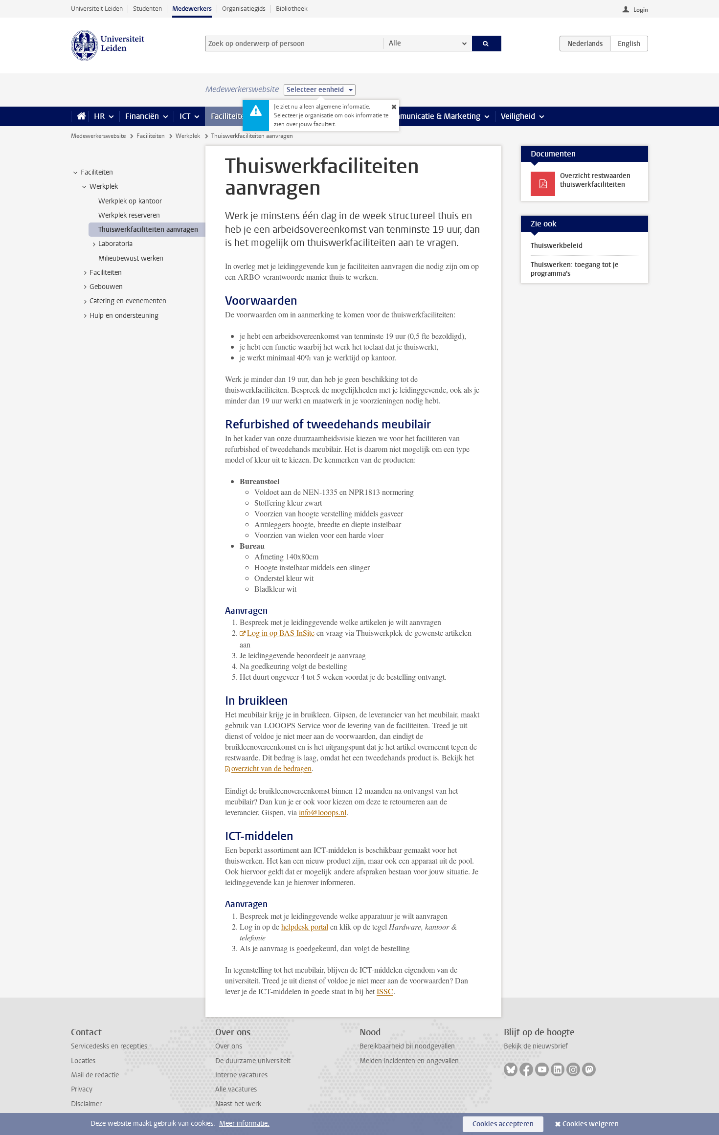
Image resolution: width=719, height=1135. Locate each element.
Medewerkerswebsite (98, 136)
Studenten (147, 8)
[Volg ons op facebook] (526, 1069)
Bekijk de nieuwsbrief (536, 1046)
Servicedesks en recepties (109, 1046)
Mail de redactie (95, 1075)
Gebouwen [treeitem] (106, 286)
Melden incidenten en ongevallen (409, 1061)
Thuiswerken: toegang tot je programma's (575, 269)
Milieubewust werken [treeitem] (130, 258)
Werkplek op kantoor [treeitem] (130, 201)
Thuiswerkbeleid (557, 245)
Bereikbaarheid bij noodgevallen (407, 1046)
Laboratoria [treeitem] (115, 243)
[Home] (79, 116)
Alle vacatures (236, 1089)
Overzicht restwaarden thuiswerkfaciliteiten (595, 180)
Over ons (228, 1046)
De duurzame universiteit (253, 1061)
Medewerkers (192, 8)
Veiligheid (518, 116)
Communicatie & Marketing (432, 116)
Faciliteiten (230, 116)
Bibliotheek (292, 8)
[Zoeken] (487, 43)
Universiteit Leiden (97, 8)
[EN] (629, 43)
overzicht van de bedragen (271, 768)
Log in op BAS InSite (281, 632)
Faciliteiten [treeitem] (97, 172)
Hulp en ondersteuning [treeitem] (124, 315)
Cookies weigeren (590, 1124)
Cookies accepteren (503, 1124)
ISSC (385, 991)
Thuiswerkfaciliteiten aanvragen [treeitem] (148, 229)
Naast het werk (238, 1104)
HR (99, 116)
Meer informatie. (244, 1123)
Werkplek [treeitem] (104, 186)
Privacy (81, 1089)
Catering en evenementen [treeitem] (128, 301)
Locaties (83, 1061)
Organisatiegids (244, 8)
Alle (395, 43)
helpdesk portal (304, 926)
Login (640, 10)
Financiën (142, 116)
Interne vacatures (241, 1075)
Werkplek (188, 136)
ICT (185, 116)
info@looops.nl (322, 812)
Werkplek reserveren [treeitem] (129, 215)
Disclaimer (86, 1104)
